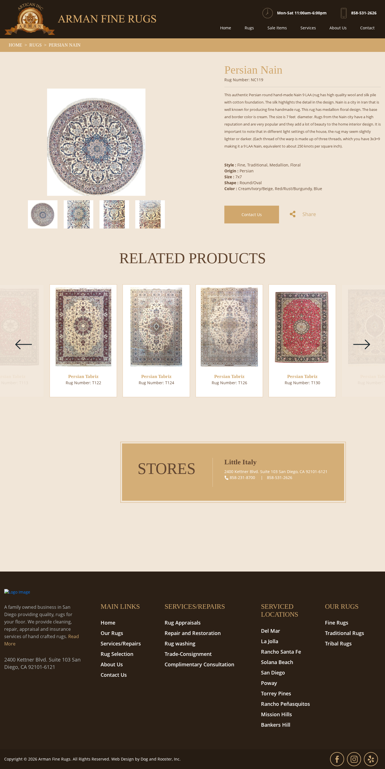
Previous (23, 344)
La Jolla (269, 641)
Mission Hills (276, 714)
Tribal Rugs (338, 643)
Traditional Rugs (344, 633)
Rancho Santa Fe (281, 651)
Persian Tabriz (83, 376)
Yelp (371, 759)
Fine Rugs (336, 622)
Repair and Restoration (193, 633)
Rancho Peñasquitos (285, 703)
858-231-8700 (242, 477)
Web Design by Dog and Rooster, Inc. (146, 759)
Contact (367, 27)
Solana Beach (277, 662)
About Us (338, 27)
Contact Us (252, 214)
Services (308, 27)
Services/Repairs (121, 643)
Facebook (337, 759)
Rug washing (180, 643)
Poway (269, 683)
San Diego (273, 672)
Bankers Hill (275, 724)
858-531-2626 (364, 13)
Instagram (354, 759)
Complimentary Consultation (199, 664)
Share (308, 214)
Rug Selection (117, 654)
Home (225, 27)
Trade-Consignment (188, 654)
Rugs (249, 27)
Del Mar (270, 630)
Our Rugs (112, 633)
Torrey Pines (276, 693)
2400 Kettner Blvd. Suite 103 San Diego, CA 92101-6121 (276, 471)
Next (361, 344)
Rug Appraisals (183, 622)
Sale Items (277, 27)
